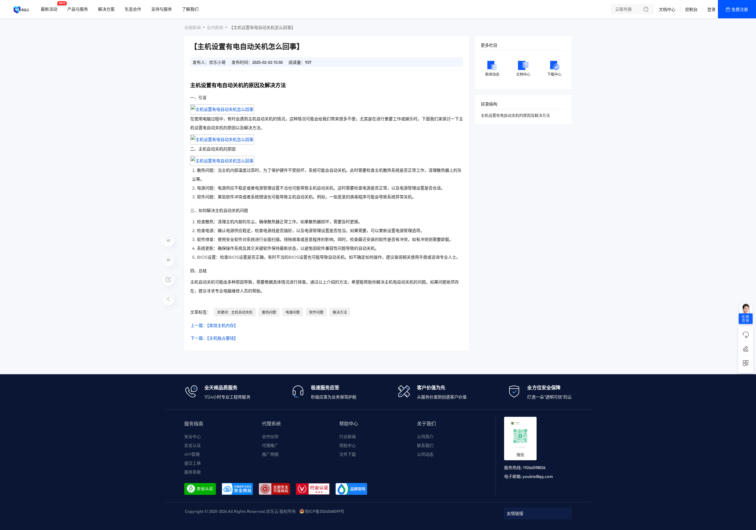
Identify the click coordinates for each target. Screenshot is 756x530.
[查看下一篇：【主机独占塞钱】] (168, 260)
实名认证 (192, 445)
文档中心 (667, 9)
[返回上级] (168, 299)
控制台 (691, 9)
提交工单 (192, 463)
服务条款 (192, 472)
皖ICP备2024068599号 (324, 511)
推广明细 (270, 454)
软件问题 (316, 312)
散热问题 (269, 312)
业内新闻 (215, 27)
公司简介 (425, 436)
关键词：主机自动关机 (234, 312)
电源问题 (293, 312)
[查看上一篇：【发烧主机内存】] (168, 241)
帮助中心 (347, 445)
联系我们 (425, 445)
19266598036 (534, 467)
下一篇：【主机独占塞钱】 (214, 338)
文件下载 (347, 454)
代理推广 (270, 445)
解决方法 (340, 312)
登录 (711, 9)
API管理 (192, 454)
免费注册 (739, 9)
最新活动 (50, 7)
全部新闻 (192, 27)
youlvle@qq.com (538, 476)
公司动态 (425, 454)
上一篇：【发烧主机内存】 (214, 325)
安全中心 (192, 436)
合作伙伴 (270, 436)
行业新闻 (347, 436)
